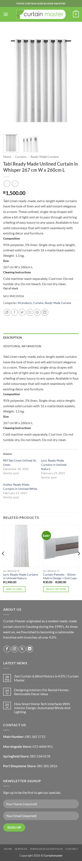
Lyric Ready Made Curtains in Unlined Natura (53, 465)
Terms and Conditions (46, 848)
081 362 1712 (35, 736)
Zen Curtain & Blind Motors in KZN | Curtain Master (46, 678)
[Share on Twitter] (22, 312)
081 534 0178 (40, 756)
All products (25, 303)
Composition (11, 238)
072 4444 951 (43, 746)
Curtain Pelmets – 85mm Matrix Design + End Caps (60, 576)
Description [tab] (12, 337)
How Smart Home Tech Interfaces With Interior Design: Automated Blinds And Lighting (42, 708)
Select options (56, 589)
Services (21, 848)
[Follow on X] (22, 649)
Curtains (20, 156)
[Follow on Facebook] (7, 649)
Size (6, 261)
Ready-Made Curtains (44, 156)
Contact (71, 848)
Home (7, 156)
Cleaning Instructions (17, 272)
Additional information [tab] (22, 346)
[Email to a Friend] (29, 312)
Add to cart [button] (14, 589)
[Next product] (7, 183)
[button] (5, 14)
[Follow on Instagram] (14, 649)
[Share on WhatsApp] (7, 312)
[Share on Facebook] (14, 312)
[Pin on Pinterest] (37, 312)
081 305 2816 (47, 766)
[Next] (72, 81)
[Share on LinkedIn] (44, 312)
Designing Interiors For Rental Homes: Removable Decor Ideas (41, 692)
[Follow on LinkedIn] (29, 649)
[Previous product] (15, 183)
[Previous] (10, 81)
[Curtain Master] (41, 14)
